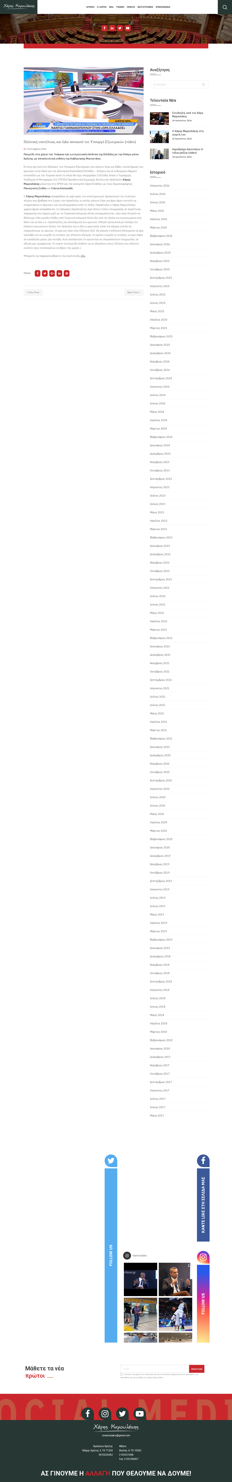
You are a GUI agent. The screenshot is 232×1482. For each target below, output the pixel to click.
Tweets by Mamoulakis (43, 1156)
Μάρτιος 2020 (158, 830)
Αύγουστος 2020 (160, 788)
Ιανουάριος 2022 (160, 646)
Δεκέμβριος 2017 (160, 1057)
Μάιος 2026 (157, 210)
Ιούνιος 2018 (157, 1006)
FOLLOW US (110, 1255)
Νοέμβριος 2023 (160, 462)
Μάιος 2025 (157, 311)
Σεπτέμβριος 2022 (161, 579)
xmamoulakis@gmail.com (116, 1435)
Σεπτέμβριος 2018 (161, 981)
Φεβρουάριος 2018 (161, 1040)
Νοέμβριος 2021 (160, 663)
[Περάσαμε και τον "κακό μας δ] (175, 1314)
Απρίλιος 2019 (158, 922)
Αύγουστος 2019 (160, 889)
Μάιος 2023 (157, 512)
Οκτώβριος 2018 (160, 973)
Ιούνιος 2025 (157, 302)
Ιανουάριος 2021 (160, 747)
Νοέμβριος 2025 (160, 261)
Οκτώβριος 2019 (160, 872)
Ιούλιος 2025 (158, 294)
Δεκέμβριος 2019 (160, 855)
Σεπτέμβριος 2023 (161, 478)
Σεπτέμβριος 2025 (161, 277)
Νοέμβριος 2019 (160, 864)
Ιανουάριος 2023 (160, 545)
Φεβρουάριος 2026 (161, 235)
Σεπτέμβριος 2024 (161, 378)
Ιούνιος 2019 (157, 906)
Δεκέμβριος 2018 (160, 956)
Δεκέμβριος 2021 (160, 654)
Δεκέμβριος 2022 (160, 554)
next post (133, 292)
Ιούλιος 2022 (158, 596)
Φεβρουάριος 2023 (161, 537)
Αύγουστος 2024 (160, 386)
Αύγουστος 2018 (160, 989)
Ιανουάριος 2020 (160, 847)
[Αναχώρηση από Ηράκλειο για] (140, 1314)
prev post (34, 292)
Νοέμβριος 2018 (160, 964)
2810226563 (106, 1454)
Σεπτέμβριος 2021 (161, 679)
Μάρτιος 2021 (158, 730)
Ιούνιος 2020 (157, 805)
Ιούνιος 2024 (157, 403)
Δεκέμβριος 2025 (160, 252)
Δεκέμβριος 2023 (160, 453)
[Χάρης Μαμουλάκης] (18, 7)
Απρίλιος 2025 (158, 319)
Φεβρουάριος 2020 (161, 839)
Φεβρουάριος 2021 (161, 738)
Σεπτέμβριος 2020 (161, 780)
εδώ (83, 256)
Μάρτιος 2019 (158, 931)
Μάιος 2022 (157, 612)
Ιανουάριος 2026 (160, 244)
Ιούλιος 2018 (158, 998)
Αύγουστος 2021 (160, 688)
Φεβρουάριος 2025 (161, 336)
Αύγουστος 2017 (160, 1090)
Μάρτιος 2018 (158, 1031)
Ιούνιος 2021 (157, 705)
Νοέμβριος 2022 (160, 562)
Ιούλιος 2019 (158, 897)
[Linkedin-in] (112, 28)
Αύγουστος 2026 (160, 185)
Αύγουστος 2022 (160, 587)
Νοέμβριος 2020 (160, 763)
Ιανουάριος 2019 (160, 948)
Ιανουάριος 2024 (160, 445)
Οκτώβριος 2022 (160, 571)
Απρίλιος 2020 (158, 822)
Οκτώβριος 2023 (160, 470)
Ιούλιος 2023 (158, 495)
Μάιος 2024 (157, 411)
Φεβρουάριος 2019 (161, 939)
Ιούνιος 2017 (157, 1107)
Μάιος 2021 (157, 713)
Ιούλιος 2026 (158, 194)
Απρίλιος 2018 (158, 1023)
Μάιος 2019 (157, 914)
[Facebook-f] (104, 28)
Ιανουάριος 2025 (160, 344)
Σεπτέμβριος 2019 (161, 881)
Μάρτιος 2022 (158, 629)
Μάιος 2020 (157, 814)
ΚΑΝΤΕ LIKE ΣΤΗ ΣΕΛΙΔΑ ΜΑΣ (203, 1205)
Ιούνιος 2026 (157, 202)
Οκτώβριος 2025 (160, 269)
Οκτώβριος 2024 (160, 369)
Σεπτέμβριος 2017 (161, 1082)
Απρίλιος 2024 (158, 420)
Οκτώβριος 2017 (160, 1073)
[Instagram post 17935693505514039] (140, 1279)
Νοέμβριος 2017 (160, 1065)
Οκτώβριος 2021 (160, 671)
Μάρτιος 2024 (158, 428)
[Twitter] (120, 28)
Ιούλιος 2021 (158, 696)
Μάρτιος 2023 (158, 529)
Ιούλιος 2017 (158, 1098)
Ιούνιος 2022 (157, 604)
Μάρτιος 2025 (158, 328)
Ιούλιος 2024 (158, 395)
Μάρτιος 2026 (158, 227)
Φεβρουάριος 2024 (161, 437)
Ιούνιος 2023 (157, 504)
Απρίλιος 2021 (158, 721)
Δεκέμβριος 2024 (160, 353)
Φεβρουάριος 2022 (161, 638)
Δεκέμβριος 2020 (160, 755)
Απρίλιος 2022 (158, 621)
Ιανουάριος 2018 (160, 1048)
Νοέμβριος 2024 (160, 361)
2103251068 (126, 1454)
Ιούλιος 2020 (158, 797)
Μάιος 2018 (157, 1015)
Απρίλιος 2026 (158, 219)
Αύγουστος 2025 (160, 286)
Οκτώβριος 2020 (160, 772)
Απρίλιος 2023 (158, 520)
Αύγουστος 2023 (160, 487)
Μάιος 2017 (157, 1115)
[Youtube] (128, 28)
